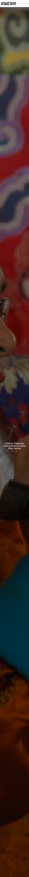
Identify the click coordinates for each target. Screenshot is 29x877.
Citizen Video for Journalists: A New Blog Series (14, 446)
